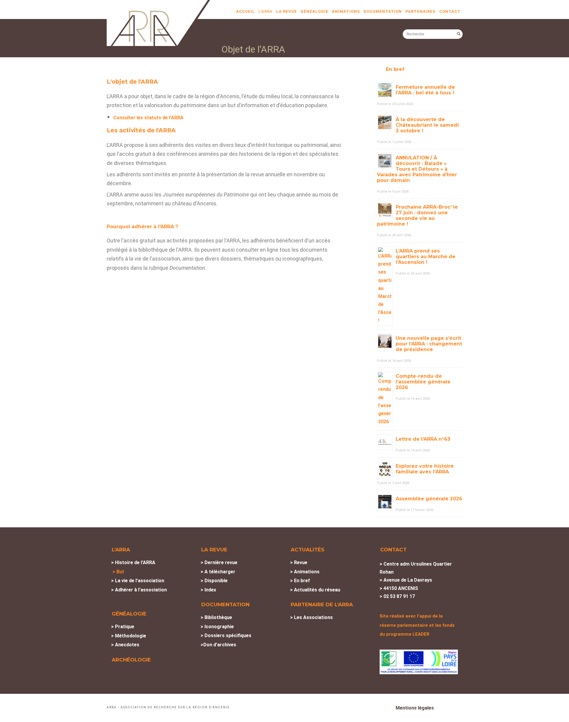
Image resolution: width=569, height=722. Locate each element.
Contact (450, 11)
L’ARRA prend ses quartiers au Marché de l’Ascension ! (425, 256)
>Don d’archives (218, 645)
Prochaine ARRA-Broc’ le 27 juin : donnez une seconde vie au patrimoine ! (417, 215)
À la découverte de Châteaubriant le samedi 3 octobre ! (427, 125)
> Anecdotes (125, 645)
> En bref (300, 580)
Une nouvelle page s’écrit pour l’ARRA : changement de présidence (429, 343)
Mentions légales (415, 708)
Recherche (458, 33)
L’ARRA (265, 11)
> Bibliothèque (216, 617)
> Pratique (122, 626)
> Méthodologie (128, 636)
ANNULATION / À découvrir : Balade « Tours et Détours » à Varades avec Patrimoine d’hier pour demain (417, 169)
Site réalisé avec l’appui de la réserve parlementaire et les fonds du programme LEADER (417, 625)
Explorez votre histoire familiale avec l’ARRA (425, 469)
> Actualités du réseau (315, 590)
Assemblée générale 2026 (429, 499)
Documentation (383, 11)
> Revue (298, 562)
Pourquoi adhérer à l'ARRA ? (142, 226)
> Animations (304, 572)
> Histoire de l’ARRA (133, 562)
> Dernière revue (219, 562)
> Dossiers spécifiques (226, 635)
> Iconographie (217, 626)
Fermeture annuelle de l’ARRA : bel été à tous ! (425, 90)
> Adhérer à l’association (139, 590)
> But (118, 572)
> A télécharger (218, 572)
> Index (208, 590)
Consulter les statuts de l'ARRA (148, 117)
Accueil (245, 11)
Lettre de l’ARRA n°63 (423, 439)
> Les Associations (311, 617)
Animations (346, 11)
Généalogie (314, 11)
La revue (286, 11)
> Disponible (214, 580)
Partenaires (420, 11)
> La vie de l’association (137, 580)
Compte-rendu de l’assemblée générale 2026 (423, 381)
